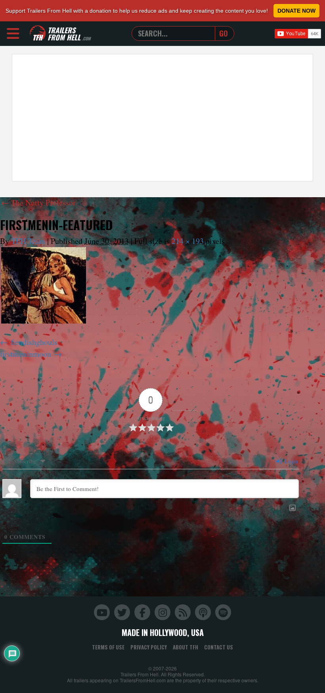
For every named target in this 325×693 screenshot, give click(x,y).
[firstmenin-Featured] (43, 285)
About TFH (185, 647)
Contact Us (218, 647)
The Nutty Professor (38, 202)
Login (290, 461)
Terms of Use (108, 647)
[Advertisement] (162, 117)
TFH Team (28, 241)
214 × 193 (188, 241)
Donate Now (296, 11)
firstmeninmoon (25, 353)
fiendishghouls (34, 342)
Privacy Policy (148, 647)
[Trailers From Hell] (38, 33)
